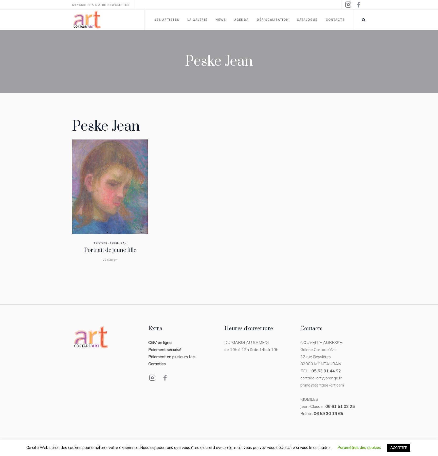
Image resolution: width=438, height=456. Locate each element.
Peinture (101, 242)
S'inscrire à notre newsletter (101, 5)
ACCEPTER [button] (398, 448)
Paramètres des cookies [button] (359, 447)
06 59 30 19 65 (328, 413)
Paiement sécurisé (164, 349)
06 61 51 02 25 (340, 406)
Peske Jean (118, 242)
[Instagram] (348, 5)
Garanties (157, 363)
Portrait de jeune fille (110, 250)
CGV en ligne (160, 342)
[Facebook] (358, 5)
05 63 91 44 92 (326, 370)
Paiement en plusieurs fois (171, 356)
